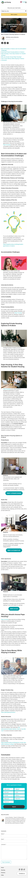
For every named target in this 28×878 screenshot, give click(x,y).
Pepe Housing (6, 144)
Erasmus (3, 872)
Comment (3, 844)
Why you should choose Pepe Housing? (11, 57)
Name (2, 833)
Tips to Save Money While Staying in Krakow (12, 58)
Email (2, 839)
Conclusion (4, 60)
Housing (3, 870)
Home (2, 867)
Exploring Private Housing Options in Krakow (12, 52)
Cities (2, 875)
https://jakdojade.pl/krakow (8, 712)
